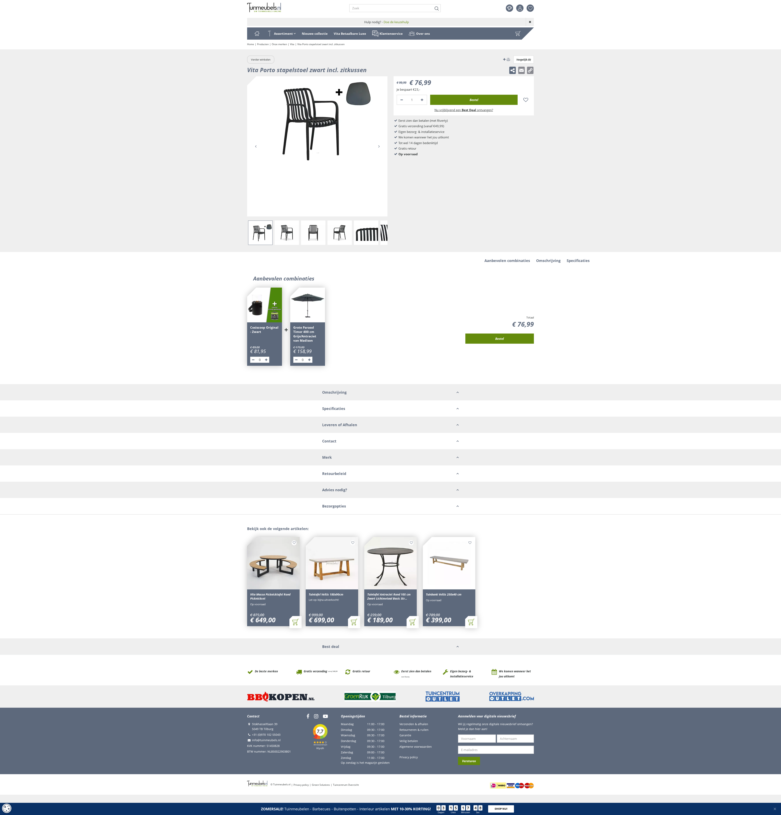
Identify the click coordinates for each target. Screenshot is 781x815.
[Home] (257, 33)
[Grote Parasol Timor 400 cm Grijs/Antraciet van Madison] (307, 305)
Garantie (405, 735)
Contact (509, 8)
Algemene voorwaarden (415, 747)
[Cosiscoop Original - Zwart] (264, 305)
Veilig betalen (408, 741)
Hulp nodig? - (386, 22)
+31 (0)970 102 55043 (266, 735)
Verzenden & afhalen (413, 724)
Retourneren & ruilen (414, 730)
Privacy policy (408, 757)
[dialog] (6, 808)
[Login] (520, 8)
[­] (308, 716)
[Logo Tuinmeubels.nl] (264, 7)
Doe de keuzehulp (396, 22)
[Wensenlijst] (530, 8)
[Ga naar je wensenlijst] (532, 8)
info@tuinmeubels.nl (266, 740)
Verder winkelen (261, 59)
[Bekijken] (518, 33)
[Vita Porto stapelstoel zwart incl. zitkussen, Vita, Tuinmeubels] (317, 146)
